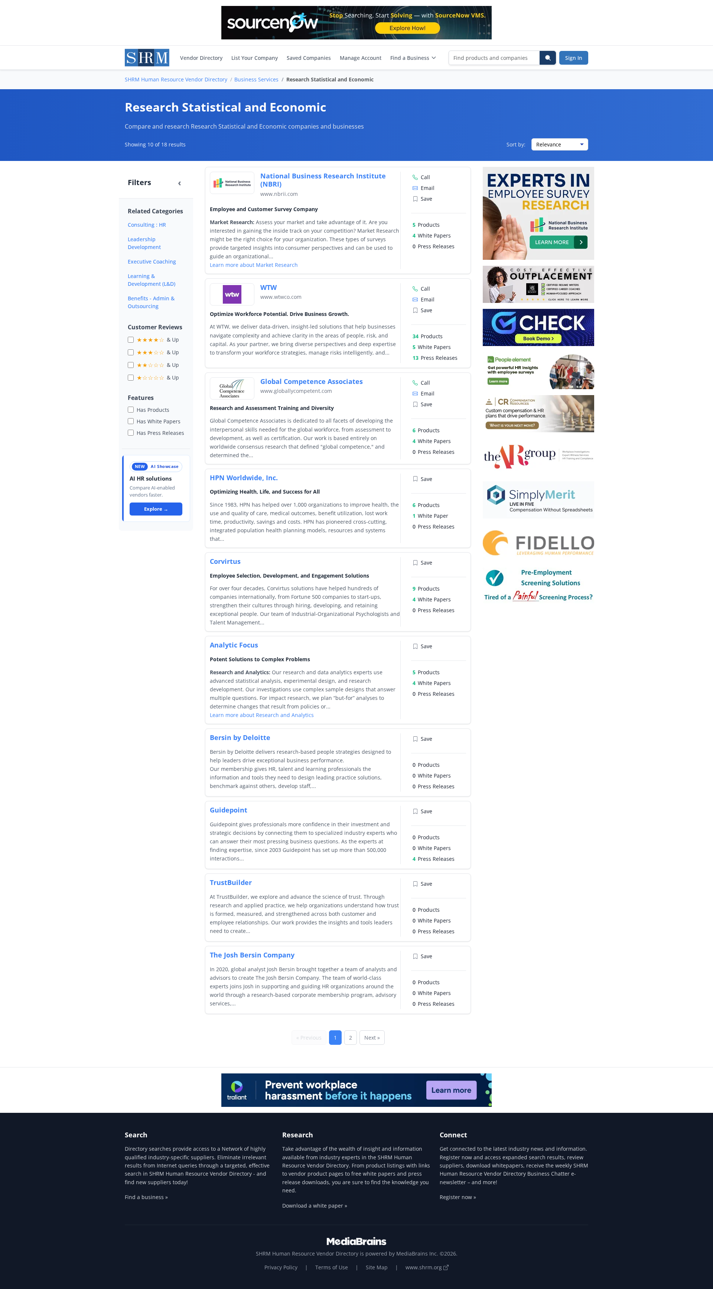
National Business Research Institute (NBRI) (323, 180)
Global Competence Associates (311, 381)
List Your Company (254, 57)
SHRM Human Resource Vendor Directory (176, 79)
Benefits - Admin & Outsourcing (151, 302)
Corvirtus (225, 561)
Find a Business (409, 57)
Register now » (458, 1197)
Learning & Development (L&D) (151, 279)
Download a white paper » (314, 1205)
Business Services (256, 79)
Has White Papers (158, 421)
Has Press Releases (160, 432)
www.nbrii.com (279, 193)
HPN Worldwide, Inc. (244, 477)
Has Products (153, 409)
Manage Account (360, 57)
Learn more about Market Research (254, 264)
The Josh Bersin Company (252, 954)
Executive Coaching (152, 261)
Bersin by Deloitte (240, 737)
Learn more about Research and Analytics (262, 714)
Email (427, 187)
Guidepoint (228, 809)
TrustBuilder (231, 882)
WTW (268, 287)
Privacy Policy (280, 1267)
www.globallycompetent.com (296, 390)
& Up (158, 340)
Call (425, 177)
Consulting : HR (147, 224)
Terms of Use (331, 1267)
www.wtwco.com (281, 296)
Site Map (377, 1267)
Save (426, 198)
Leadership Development (144, 243)
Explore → (156, 508)
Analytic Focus (234, 644)
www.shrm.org (424, 1267)
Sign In (573, 57)
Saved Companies (309, 57)
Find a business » (146, 1197)
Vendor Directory (201, 57)
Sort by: (516, 144)
